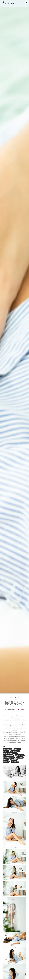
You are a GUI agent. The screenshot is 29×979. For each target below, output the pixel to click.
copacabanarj (15, 761)
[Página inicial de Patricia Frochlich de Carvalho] (9, 4)
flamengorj (14, 759)
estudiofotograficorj (8, 757)
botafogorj (6, 761)
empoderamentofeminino (10, 753)
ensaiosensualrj (7, 749)
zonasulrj (5, 759)
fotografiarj (17, 749)
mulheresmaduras (8, 755)
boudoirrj (5, 751)
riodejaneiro (20, 757)
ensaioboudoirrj (19, 755)
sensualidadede (15, 751)
